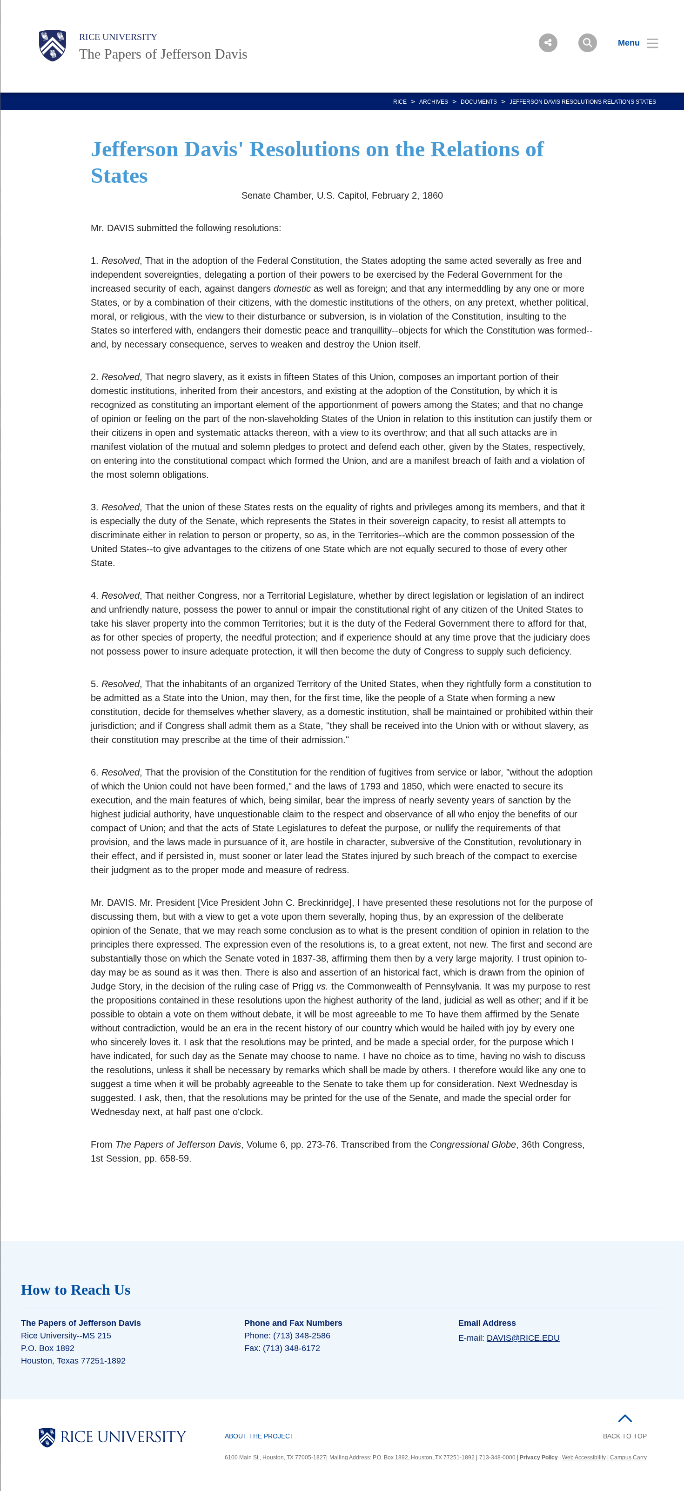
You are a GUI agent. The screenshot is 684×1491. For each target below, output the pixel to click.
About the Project (259, 1436)
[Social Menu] (548, 42)
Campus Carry (628, 1457)
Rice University (118, 37)
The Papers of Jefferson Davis (163, 53)
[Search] (587, 42)
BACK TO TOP (625, 1436)
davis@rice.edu (523, 1338)
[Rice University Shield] (52, 45)
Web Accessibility (584, 1457)
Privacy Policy (539, 1457)
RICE (400, 102)
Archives (433, 102)
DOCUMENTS (479, 102)
